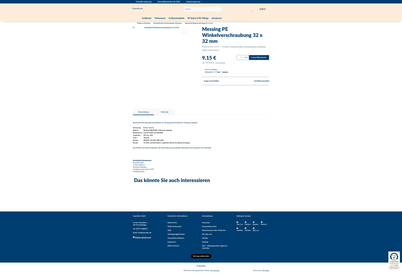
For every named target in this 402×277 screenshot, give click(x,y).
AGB (169, 230)
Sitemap (205, 242)
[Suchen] (219, 9)
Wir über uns (207, 234)
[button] (247, 9)
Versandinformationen (176, 238)
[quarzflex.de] (137, 9)
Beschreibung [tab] (143, 112)
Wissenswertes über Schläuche (213, 230)
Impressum (172, 242)
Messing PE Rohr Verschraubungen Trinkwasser (248, 47)
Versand (222, 63)
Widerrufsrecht (173, 246)
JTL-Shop (265, 270)
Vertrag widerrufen (201, 256)
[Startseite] (133, 23)
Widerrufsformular (175, 226)
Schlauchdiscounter (209, 226)
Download (206, 222)
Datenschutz (172, 222)
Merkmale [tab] (164, 112)
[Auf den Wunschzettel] (184, 31)
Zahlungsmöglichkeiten (176, 234)
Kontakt (205, 238)
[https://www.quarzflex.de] (136, 18)
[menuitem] (136, 18)
